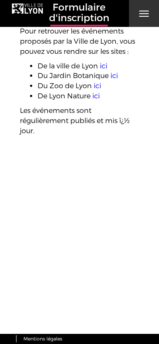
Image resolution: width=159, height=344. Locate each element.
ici (103, 66)
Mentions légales (42, 339)
